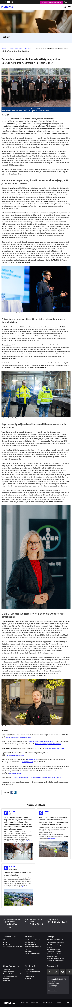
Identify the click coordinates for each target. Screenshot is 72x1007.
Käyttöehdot (35, 1003)
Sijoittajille (6, 978)
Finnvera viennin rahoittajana (55, 942)
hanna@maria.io (27, 762)
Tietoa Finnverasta (15, 49)
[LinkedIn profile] (12, 2)
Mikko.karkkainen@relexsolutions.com (41, 741)
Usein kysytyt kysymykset (32, 971)
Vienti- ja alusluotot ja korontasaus (13, 946)
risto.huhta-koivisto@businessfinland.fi (18, 737)
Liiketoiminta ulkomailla (54, 951)
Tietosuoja (24, 1003)
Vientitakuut (6, 944)
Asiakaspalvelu (29, 969)
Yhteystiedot (28, 978)
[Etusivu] (7, 7)
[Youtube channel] (8, 2)
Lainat (5, 942)
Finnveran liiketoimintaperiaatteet (12, 974)
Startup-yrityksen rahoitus (32, 953)
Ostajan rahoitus (52, 956)
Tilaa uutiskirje (52, 991)
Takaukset (6, 940)
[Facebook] (11, 792)
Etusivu (4, 49)
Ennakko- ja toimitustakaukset (56, 960)
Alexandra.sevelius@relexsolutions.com (48, 744)
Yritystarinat (6, 980)
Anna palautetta (29, 976)
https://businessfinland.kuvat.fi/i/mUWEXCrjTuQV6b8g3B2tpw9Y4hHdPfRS (38, 777)
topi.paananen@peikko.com (54, 748)
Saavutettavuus (47, 1003)
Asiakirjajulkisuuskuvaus (10, 976)
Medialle (27, 974)
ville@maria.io (32, 759)
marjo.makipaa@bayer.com (15, 755)
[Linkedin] (15, 792)
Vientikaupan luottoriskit (54, 949)
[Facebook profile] (2, 2)
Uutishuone (28, 49)
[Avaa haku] (65, 7)
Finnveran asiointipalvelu (51, 2)
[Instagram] (5, 2)
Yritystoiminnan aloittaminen (33, 940)
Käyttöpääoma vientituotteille (55, 958)
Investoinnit (28, 951)
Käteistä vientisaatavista (54, 954)
